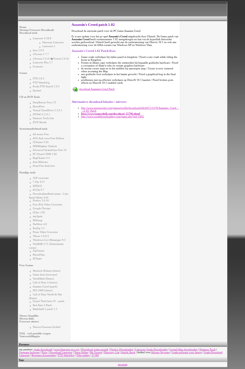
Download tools (28, 32)
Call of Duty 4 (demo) (45, 282)
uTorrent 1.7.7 (41, 54)
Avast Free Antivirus (44, 165)
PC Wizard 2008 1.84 (45, 154)
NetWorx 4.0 (40, 224)
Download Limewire (61, 352)
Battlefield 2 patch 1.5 (45, 309)
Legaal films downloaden (184, 349)
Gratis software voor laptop (187, 352)
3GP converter (41, 177)
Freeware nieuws (29, 321)
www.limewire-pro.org (66, 349)
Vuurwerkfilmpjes (29, 336)
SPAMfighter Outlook (45, 146)
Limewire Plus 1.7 (43, 62)
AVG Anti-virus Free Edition (48, 138)
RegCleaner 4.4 (41, 157)
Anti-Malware (40, 161)
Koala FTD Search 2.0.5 (46, 86)
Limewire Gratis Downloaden (151, 349)
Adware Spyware (160, 352)
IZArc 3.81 (39, 212)
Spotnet (37, 90)
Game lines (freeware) (45, 274)
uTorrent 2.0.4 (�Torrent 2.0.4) (51, 58)
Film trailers (83, 355)
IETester (37, 258)
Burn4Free (39, 106)
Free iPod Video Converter (47, 204)
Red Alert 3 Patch (42, 305)
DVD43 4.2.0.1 (41, 114)
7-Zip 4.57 (39, 181)
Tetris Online (81, 352)
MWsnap (38, 220)
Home (22, 27)
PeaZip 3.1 (39, 228)
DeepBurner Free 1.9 (44, 102)
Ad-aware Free (41, 134)
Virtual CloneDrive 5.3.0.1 (47, 110)
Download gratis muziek (94, 349)
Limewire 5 (48, 46)
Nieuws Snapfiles (29, 315)
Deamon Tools (208, 349)
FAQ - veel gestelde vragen (34, 333)
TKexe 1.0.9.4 (41, 236)
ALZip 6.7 (38, 189)
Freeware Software (29, 352)
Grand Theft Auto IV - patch (48, 301)
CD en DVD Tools (29, 96)
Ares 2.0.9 (38, 50)
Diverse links (26, 318)
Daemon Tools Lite (43, 118)
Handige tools (27, 172)
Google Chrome (41, 208)
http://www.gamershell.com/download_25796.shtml (110, 113)
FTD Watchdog (41, 82)
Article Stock (128, 352)
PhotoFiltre (39, 254)
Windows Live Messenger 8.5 (49, 239)
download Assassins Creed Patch (97, 89)
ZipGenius (38, 250)
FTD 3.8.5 (38, 78)
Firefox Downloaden (121, 349)
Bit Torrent (96, 352)
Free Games (26, 265)
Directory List (111, 352)
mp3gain (38, 216)
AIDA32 (37, 185)
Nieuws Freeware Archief (47, 326)
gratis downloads (43, 349)
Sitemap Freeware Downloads (36, 29)
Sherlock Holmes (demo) (47, 270)
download (122, 364)
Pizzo (45, 352)
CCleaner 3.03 (41, 142)
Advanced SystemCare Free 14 (50, 150)
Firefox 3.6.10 (41, 200)
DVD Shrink (40, 122)
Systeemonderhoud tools (33, 128)
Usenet (23, 73)
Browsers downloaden (44, 355)
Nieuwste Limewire (53, 42)
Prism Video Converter (45, 232)
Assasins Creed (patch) (45, 286)
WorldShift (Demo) (43, 278)
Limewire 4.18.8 (42, 38)
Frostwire (38, 66)
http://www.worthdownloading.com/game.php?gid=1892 (112, 116)
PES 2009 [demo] (43, 290)
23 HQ (95, 355)
